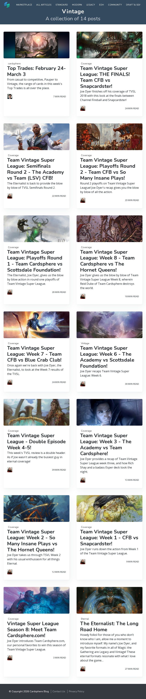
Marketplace (24, 4)
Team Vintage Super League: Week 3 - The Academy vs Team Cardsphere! (105, 444)
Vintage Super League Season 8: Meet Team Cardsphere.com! (33, 629)
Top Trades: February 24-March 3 (36, 71)
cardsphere (14, 63)
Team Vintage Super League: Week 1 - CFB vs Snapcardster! (109, 537)
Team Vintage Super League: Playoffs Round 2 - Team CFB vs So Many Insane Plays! (107, 169)
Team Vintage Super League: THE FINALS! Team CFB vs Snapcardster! (105, 77)
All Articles (43, 4)
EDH (101, 4)
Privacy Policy (76, 691)
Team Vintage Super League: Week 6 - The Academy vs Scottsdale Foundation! (107, 357)
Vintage (85, 343)
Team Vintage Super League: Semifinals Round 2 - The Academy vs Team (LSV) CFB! (35, 169)
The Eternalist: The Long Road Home (109, 626)
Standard (62, 4)
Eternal (85, 619)
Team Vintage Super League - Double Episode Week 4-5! (36, 441)
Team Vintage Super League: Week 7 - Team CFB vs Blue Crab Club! (34, 354)
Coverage (86, 63)
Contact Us (59, 691)
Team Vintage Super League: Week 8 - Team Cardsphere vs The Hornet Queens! (107, 261)
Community (115, 4)
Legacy (90, 4)
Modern (77, 4)
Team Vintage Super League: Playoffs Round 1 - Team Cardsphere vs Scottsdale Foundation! (34, 261)
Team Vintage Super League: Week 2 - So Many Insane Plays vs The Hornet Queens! (32, 540)
